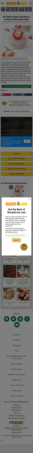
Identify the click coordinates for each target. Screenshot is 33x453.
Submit (16, 240)
